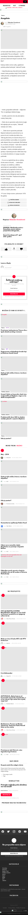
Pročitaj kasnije (14, 199)
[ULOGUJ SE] (20, 1)
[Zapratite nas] (15, 1)
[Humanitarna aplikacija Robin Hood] (14, 513)
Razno (3, 327)
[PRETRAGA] (17, 1)
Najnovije (6, 5)
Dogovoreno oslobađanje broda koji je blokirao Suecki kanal (14, 352)
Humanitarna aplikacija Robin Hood (14, 523)
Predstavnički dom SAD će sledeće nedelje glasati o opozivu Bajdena (13, 418)
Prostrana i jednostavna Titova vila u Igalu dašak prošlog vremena (14, 331)
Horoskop (4, 868)
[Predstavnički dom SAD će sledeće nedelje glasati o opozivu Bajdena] (14, 408)
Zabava (4, 880)
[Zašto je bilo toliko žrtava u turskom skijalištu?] (14, 363)
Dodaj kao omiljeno (14, 202)
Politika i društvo (5, 391)
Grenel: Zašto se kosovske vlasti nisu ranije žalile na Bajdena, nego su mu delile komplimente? (14, 396)
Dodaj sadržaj (25, 1)
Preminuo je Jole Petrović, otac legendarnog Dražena (11, 750)
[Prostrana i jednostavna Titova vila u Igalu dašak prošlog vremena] (14, 321)
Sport (3, 875)
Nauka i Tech (5, 871)
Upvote (6, 249)
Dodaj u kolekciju (14, 205)
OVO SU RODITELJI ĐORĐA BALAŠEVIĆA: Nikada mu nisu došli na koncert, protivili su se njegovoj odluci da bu (13, 613)
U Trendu (22, 5)
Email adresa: (14, 288)
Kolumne (4, 869)
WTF (7, 349)
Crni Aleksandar (6, 673)
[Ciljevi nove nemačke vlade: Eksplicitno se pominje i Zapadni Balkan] (14, 536)
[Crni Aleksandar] (14, 659)
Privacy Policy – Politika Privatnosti (16, 907)
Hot (14, 5)
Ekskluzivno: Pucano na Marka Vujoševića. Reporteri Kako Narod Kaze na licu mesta (13, 725)
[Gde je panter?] (14, 429)
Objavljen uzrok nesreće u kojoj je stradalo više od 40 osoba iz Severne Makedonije (14, 572)
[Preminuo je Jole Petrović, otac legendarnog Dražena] (14, 741)
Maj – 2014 (5, 454)
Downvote (21, 249)
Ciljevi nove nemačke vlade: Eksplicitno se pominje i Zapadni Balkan (12, 546)
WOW (7, 327)
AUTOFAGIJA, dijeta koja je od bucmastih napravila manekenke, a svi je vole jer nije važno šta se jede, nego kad (13, 698)
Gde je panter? (6, 438)
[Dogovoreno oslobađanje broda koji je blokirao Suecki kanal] (14, 342)
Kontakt (5, 907)
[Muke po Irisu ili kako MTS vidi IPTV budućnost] (14, 629)
